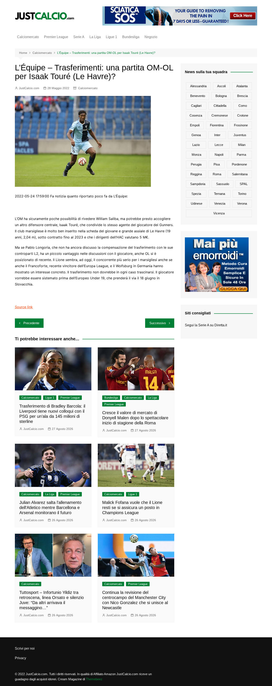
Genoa (196, 135)
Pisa (217, 164)
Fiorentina (217, 125)
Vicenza (219, 213)
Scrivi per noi (25, 648)
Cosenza (196, 115)
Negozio (150, 37)
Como (242, 105)
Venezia (219, 203)
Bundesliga (130, 37)
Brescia (242, 96)
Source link (24, 307)
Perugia (196, 164)
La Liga (95, 37)
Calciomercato (28, 37)
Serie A (78, 37)
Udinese (196, 203)
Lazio (196, 145)
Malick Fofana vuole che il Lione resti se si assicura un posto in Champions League (132, 507)
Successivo (157, 323)
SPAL (244, 184)
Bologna (221, 96)
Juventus (240, 135)
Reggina (196, 174)
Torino (242, 193)
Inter (217, 135)
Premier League (56, 37)
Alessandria (198, 86)
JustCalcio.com (29, 88)
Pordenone (239, 164)
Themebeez (94, 679)
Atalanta (242, 86)
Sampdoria (197, 184)
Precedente (31, 323)
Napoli (219, 154)
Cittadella (220, 105)
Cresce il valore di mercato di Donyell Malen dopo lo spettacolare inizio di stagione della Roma (135, 417)
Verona (242, 203)
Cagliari (196, 105)
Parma (241, 154)
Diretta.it (220, 325)
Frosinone (241, 125)
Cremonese (219, 115)
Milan (241, 145)
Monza (196, 154)
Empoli (195, 125)
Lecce (219, 145)
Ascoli (221, 86)
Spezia (196, 193)
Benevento (197, 96)
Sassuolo (222, 184)
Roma (217, 174)
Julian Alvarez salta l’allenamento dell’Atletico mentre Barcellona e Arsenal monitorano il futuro (50, 507)
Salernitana (240, 174)
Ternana (219, 193)
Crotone (242, 115)
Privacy (20, 658)
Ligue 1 (111, 37)
